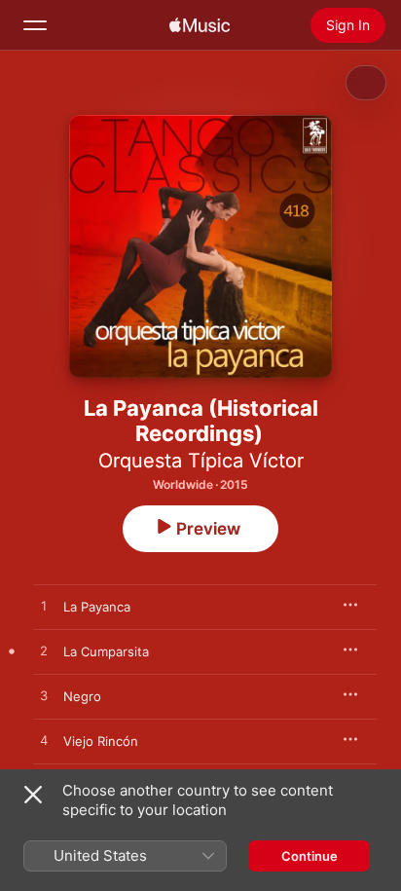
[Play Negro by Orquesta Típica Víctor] (43, 696)
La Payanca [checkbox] (96, 606)
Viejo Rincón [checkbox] (100, 741)
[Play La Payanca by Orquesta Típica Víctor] (43, 606)
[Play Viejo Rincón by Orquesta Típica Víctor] (43, 741)
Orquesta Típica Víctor (201, 460)
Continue (309, 856)
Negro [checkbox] (82, 696)
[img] (199, 25)
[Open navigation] (35, 25)
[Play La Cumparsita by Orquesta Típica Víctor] (43, 651)
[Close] (33, 794)
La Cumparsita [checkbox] (106, 651)
